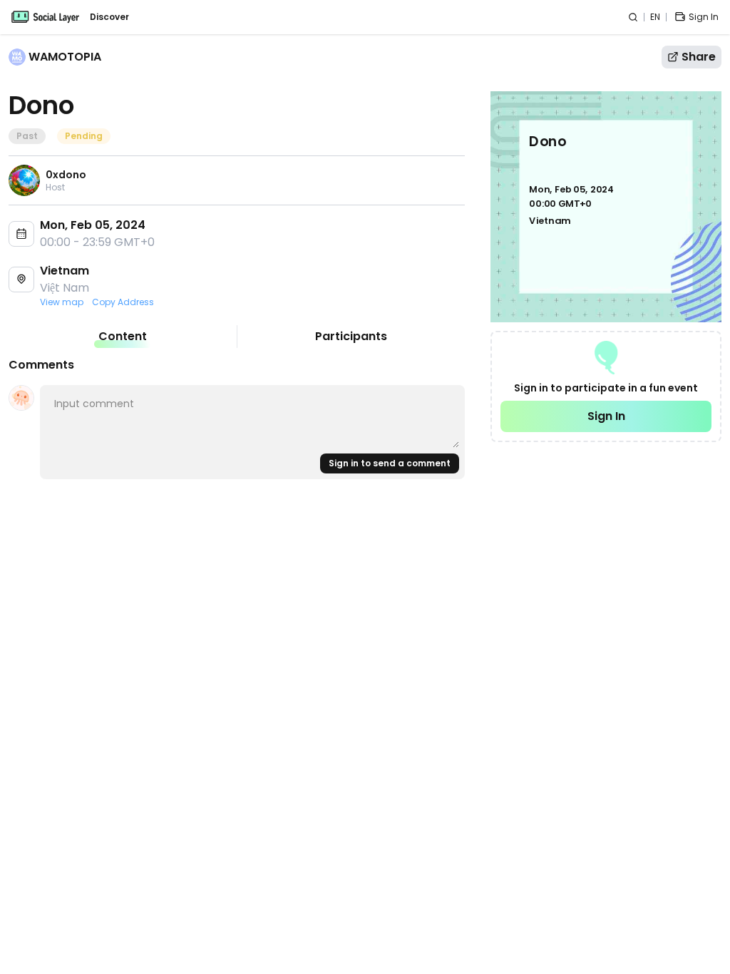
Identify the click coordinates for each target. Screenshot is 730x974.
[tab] (123, 336)
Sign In (606, 416)
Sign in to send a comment (390, 463)
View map (61, 302)
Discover (109, 17)
